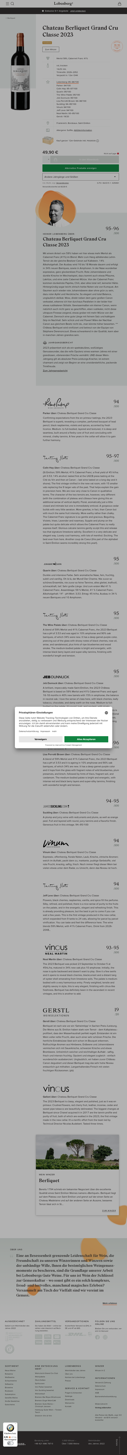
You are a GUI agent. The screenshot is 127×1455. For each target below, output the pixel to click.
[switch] (10, 1443)
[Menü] (16, 1424)
